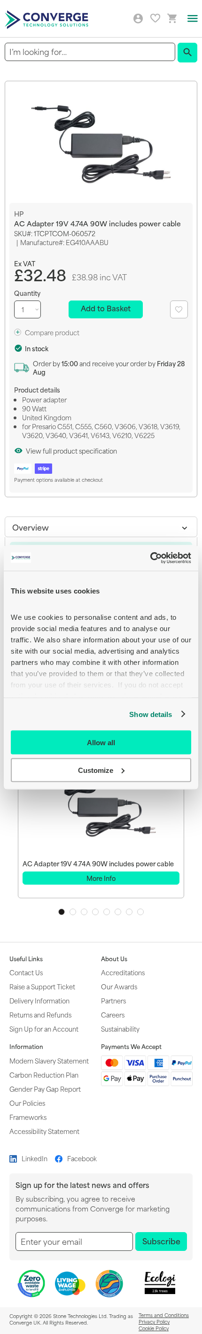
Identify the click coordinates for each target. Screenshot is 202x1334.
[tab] (101, 527)
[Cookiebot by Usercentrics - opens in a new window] (150, 558)
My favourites (155, 18)
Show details (150, 714)
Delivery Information (39, 1000)
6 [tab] (118, 912)
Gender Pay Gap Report (45, 1089)
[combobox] (90, 52)
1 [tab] (61, 912)
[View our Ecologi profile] (160, 1282)
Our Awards (119, 986)
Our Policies (27, 1103)
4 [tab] (95, 912)
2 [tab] (73, 912)
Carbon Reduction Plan (43, 1075)
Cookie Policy (154, 1328)
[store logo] (48, 19)
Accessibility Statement (44, 1131)
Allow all (101, 743)
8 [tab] (140, 912)
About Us (114, 959)
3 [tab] (84, 912)
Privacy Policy (154, 1321)
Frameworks (28, 1117)
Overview (30, 527)
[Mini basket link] (172, 18)
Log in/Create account (138, 19)
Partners (113, 1000)
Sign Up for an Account (43, 1028)
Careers (112, 1014)
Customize (95, 770)
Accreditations (123, 972)
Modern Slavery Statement (49, 1060)
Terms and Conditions (164, 1315)
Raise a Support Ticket (42, 986)
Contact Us (26, 972)
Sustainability (120, 1028)
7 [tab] (129, 912)
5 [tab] (106, 912)
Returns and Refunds (40, 1014)
